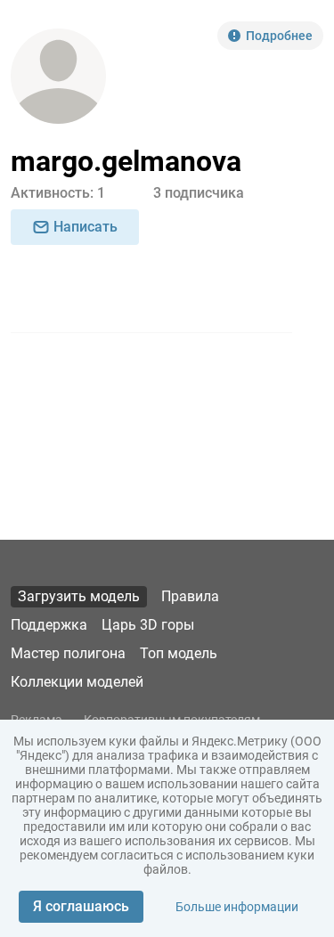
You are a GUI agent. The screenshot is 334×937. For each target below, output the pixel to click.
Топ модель (178, 653)
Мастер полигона (68, 653)
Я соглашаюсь (81, 906)
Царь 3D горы (148, 624)
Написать (85, 226)
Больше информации (236, 907)
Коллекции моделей (77, 681)
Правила (190, 596)
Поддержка (49, 624)
